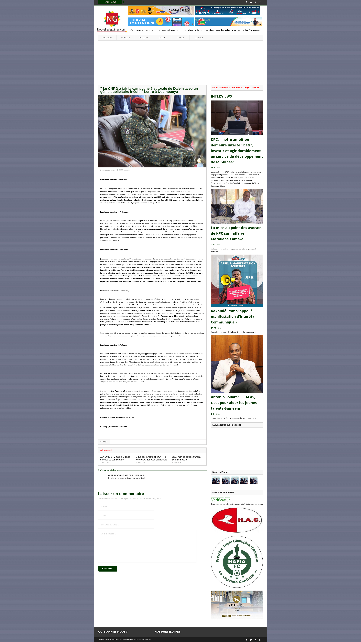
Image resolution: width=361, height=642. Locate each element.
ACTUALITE (125, 37)
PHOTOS (180, 37)
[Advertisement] (180, 62)
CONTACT (199, 37)
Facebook (246, 2)
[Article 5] (253, 480)
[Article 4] (244, 480)
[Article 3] (235, 480)
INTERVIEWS (107, 37)
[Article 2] (226, 480)
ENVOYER (107, 568)
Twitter (250, 2)
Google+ (260, 2)
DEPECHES (143, 37)
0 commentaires (106, 170)
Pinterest (255, 2)
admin (128, 170)
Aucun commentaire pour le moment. (126, 475)
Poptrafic (148, 639)
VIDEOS (162, 37)
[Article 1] (216, 480)
